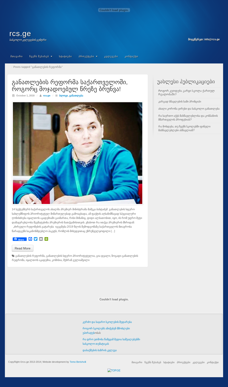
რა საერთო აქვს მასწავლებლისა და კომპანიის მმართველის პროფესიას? (188, 117)
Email (205, 33)
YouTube (217, 33)
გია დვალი (103, 255)
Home (9, 67)
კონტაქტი (131, 56)
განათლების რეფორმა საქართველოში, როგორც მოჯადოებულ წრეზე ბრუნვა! (70, 85)
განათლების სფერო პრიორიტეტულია (70, 255)
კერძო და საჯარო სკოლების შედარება (107, 322)
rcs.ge (20, 33)
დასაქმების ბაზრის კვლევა (100, 350)
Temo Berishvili (78, 362)
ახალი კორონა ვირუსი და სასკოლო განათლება (189, 108)
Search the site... (217, 56)
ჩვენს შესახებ (39, 56)
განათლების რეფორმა (30, 255)
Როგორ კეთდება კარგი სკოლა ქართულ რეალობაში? (186, 92)
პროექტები (86, 56)
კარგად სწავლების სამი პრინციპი (179, 101)
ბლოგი (63, 95)
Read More (23, 248)
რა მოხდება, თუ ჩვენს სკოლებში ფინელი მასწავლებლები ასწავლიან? (184, 128)
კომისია (57, 260)
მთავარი (16, 56)
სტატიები (65, 56)
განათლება (76, 95)
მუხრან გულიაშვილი (76, 260)
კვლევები (111, 56)
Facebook (211, 33)
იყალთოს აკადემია (38, 260)
